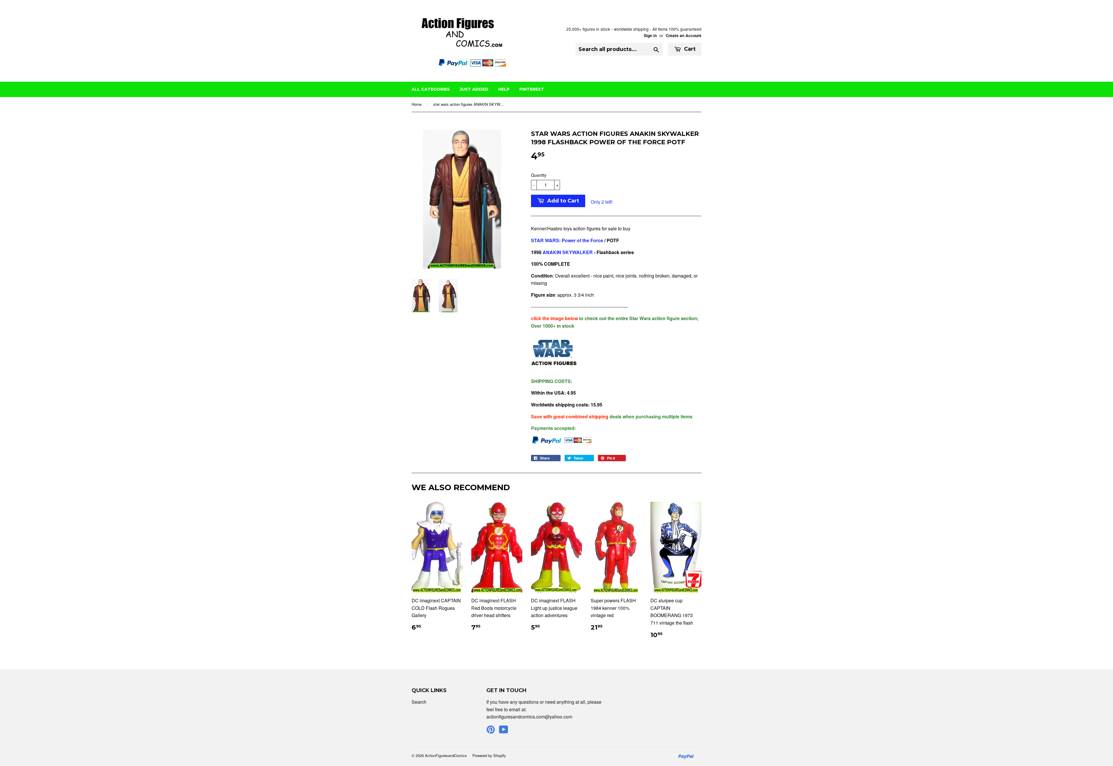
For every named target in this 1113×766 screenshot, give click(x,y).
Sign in (650, 35)
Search (419, 701)
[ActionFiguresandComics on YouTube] (503, 731)
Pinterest (531, 89)
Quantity (538, 175)
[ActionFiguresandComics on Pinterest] (490, 731)
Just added (474, 89)
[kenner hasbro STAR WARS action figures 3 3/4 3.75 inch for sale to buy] (554, 369)
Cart (689, 49)
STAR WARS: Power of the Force (567, 240)
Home (416, 104)
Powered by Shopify (489, 755)
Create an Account (683, 35)
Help (504, 89)
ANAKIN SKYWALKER (568, 252)
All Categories (431, 89)
